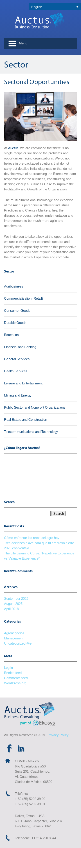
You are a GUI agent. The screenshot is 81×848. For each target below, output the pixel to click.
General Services (17, 359)
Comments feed (16, 678)
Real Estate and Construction (25, 419)
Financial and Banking (20, 347)
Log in (8, 667)
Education (11, 335)
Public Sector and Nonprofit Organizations (34, 407)
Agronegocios (14, 633)
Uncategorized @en (18, 643)
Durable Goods (15, 323)
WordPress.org (15, 683)
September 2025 (16, 598)
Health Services (15, 371)
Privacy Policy (58, 735)
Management (13, 638)
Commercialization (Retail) (23, 298)
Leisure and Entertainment (23, 383)
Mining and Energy (18, 395)
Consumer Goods (17, 310)
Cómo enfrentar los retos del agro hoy (31, 538)
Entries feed (13, 673)
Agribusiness (13, 286)
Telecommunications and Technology (31, 432)
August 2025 (13, 604)
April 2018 (11, 609)
